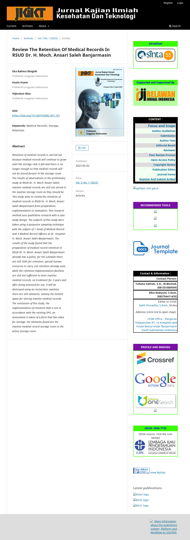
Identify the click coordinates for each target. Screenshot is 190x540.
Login (180, 2)
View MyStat (157, 472)
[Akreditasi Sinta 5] (155, 61)
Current (11, 26)
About (43, 26)
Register (168, 2)
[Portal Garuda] (155, 411)
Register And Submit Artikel (157, 179)
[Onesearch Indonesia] (155, 407)
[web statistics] (141, 472)
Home (15, 38)
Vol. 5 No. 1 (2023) (48, 38)
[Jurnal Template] (155, 254)
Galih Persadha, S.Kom (153, 305)
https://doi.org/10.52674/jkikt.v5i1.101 (36, 115)
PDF (83, 148)
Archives (27, 26)
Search (176, 26)
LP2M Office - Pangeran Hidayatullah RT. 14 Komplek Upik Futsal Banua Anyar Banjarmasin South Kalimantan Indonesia (156, 324)
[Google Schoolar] (155, 388)
